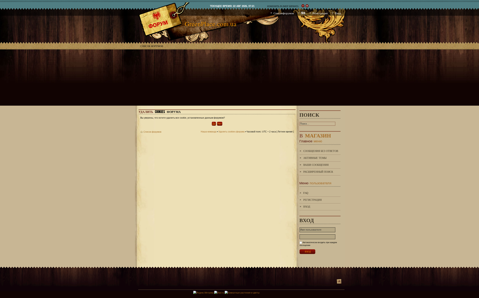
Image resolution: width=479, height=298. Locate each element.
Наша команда (208, 131)
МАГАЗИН (315, 134)
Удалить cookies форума (231, 131)
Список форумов (151, 46)
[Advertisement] (239, 77)
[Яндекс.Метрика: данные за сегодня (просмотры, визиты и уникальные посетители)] (203, 293)
